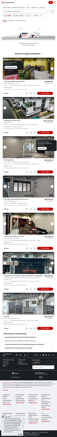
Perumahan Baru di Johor (46, 399)
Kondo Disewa (31, 396)
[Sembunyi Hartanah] (48, 60)
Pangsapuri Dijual (20, 398)
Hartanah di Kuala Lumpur (32, 416)
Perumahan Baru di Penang (46, 406)
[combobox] (26, 11)
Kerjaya (4, 365)
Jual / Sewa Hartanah (46, 417)
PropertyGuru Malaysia (6, 395)
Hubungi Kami (21, 360)
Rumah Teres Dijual (20, 400)
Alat (42, 413)
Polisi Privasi (17, 423)
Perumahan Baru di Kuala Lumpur (46, 402)
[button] (5, 20)
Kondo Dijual (19, 396)
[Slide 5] (29, 77)
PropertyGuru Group (8, 360)
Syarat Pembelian (43, 432)
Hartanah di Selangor (33, 419)
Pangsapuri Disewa (33, 398)
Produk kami (6, 364)
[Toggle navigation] (54, 2)
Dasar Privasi (35, 432)
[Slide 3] (27, 77)
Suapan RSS (44, 419)
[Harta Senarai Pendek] (52, 60)
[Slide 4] (28, 77)
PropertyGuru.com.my (8, 382)
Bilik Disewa (31, 400)
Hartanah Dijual (20, 394)
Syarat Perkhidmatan (25, 432)
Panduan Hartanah (7, 400)
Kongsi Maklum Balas (23, 364)
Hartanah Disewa (33, 394)
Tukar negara (36, 360)
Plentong (33, 7)
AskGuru (5, 398)
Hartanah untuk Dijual (18, 7)
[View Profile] (9, 59)
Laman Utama (7, 7)
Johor (28, 7)
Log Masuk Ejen (45, 415)
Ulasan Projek (6, 402)
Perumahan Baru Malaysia (45, 395)
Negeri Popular (32, 413)
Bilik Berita (20, 362)
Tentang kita (6, 362)
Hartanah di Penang (33, 421)
